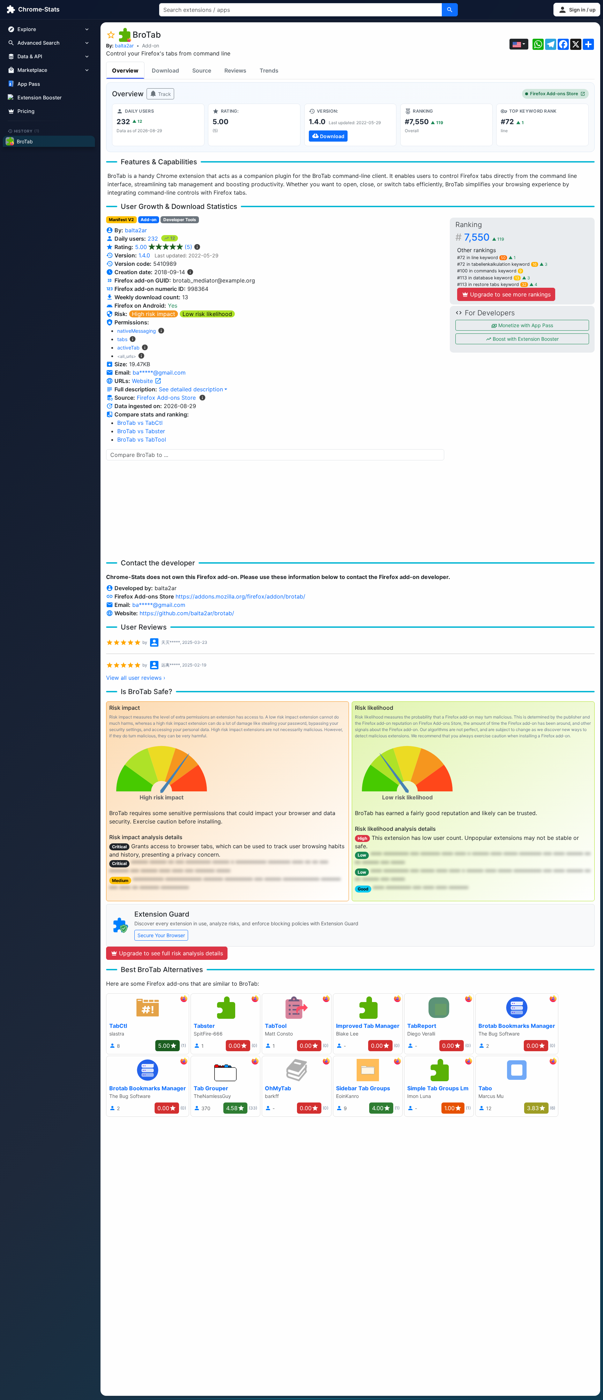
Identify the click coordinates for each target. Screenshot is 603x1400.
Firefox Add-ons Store (554, 93)
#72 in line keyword (481, 257)
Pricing (26, 111)
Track (164, 94)
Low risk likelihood (207, 313)
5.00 (163, 246)
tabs (122, 339)
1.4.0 (144, 255)
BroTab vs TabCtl (140, 422)
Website (143, 380)
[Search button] (450, 9)
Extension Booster (39, 97)
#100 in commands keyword (489, 270)
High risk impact (153, 313)
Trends (269, 70)
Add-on (150, 45)
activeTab (128, 348)
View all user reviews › (135, 677)
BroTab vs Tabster (141, 431)
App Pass (28, 84)
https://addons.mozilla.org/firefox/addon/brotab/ (240, 596)
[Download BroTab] (350, 125)
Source (201, 70)
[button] (576, 9)
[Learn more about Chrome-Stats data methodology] (202, 397)
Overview (125, 70)
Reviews (235, 70)
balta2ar (124, 45)
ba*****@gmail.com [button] (159, 372)
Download (165, 70)
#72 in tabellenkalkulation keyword (497, 264)
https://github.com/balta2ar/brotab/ (187, 613)
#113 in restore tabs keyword (492, 284)
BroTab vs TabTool (141, 439)
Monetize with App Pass (525, 325)
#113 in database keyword (488, 277)
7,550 (484, 237)
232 (154, 238)
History (27, 130)
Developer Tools (179, 219)
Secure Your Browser (161, 935)
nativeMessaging (136, 331)
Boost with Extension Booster (525, 339)
